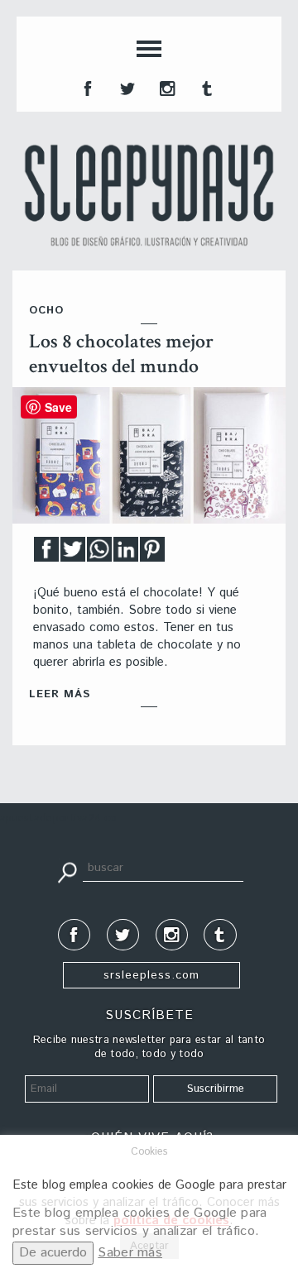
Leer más (59, 694)
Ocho (46, 310)
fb (86, 87)
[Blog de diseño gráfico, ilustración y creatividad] (149, 195)
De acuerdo (53, 1252)
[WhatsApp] (99, 554)
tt (126, 87)
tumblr (205, 87)
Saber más (130, 1252)
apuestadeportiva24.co (58, 818)
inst (165, 87)
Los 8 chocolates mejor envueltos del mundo (121, 353)
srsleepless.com (151, 975)
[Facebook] (46, 554)
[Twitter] (73, 554)
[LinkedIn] (126, 554)
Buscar (67, 871)
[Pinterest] (152, 554)
